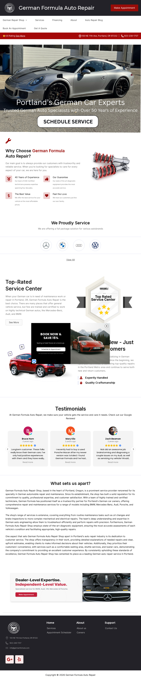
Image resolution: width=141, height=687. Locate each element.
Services (39, 20)
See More (20, 35)
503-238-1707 (131, 35)
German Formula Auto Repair (56, 8)
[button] (133, 449)
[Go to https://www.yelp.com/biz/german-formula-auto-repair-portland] (19, 659)
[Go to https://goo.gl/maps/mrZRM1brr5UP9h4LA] (10, 659)
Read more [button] (28, 462)
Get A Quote (40, 28)
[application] (25, 20)
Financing (57, 20)
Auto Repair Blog (94, 20)
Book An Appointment (14, 28)
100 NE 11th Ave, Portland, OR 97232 (99, 35)
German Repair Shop (13, 20)
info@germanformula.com (19, 648)
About (73, 20)
